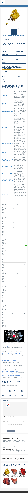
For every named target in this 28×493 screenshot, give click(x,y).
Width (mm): (4, 62)
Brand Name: (4, 49)
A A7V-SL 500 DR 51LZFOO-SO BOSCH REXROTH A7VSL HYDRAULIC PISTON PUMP (7, 104)
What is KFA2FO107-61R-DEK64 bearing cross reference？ (14, 28)
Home (1, 7)
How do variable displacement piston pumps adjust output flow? (12, 438)
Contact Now (14, 30)
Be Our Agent (14, 33)
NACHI (3, 395)
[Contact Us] (26, 246)
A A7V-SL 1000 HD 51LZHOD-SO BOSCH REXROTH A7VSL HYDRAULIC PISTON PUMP (8, 166)
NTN (3, 390)
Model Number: (4, 51)
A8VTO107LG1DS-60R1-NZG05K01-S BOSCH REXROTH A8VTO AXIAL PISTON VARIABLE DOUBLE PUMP (7, 160)
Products (4, 7)
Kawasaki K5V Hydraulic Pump (8, 7)
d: (2, 56)
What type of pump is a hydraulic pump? (10, 449)
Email (4, 416)
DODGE (15, 395)
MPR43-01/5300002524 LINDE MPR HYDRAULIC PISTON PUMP (7, 120)
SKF (14, 388)
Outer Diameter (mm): (5, 54)
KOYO (15, 393)
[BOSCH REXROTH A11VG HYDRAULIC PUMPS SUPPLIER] (3, 2)
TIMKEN (3, 393)
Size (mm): (3, 57)
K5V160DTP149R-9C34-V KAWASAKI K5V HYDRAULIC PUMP (7, 135)
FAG (14, 390)
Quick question (4, 422)
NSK (3, 388)
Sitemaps (10, 491)
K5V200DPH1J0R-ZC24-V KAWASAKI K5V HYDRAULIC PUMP (8, 144)
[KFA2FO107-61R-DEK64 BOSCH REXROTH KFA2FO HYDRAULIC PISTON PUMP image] (14, 15)
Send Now (11, 431)
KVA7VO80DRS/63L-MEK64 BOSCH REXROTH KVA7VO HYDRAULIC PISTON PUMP (8, 112)
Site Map (8, 491)
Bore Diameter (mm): (5, 71)
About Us (2, 491)
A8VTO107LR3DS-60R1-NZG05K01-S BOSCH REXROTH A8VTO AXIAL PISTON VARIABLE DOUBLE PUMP (7, 180)
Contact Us (5, 491)
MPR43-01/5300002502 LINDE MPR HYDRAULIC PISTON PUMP (7, 187)
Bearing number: (4, 79)
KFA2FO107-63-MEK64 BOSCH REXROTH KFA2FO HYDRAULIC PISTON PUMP (7, 128)
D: (2, 59)
